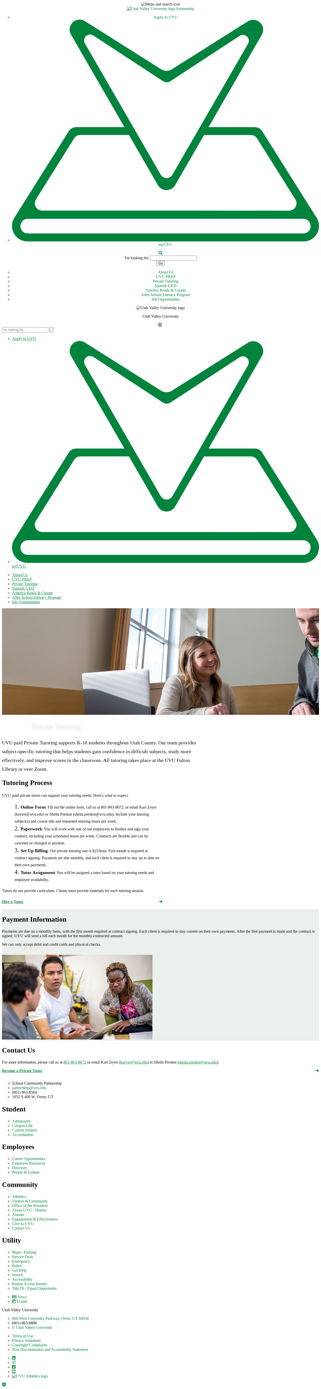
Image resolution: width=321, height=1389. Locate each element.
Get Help (19, 1270)
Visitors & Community (30, 1201)
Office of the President (30, 1205)
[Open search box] (160, 253)
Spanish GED (165, 286)
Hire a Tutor (12, 902)
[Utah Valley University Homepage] (151, 9)
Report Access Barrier (29, 1284)
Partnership (185, 9)
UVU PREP (166, 277)
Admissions (21, 1121)
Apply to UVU (165, 17)
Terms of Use (22, 1336)
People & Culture (26, 1172)
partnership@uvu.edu (29, 1088)
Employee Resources (28, 1163)
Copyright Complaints (29, 1345)
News (22, 1297)
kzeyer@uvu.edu (133, 1062)
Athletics (19, 1196)
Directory (19, 1168)
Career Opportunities (28, 1159)
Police (17, 1266)
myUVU (165, 244)
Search (17, 1275)
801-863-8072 (74, 1062)
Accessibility (22, 1279)
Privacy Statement (26, 1340)
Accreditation (22, 1135)
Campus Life (22, 1125)
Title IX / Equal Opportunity (34, 1288)
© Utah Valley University (32, 1327)
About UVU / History (29, 1210)
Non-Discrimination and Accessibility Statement (50, 1349)
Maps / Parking (24, 1252)
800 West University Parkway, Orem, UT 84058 (50, 1318)
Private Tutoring (165, 281)
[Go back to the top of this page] (4, 1384)
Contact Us (21, 1228)
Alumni (18, 1214)
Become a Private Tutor (22, 1071)
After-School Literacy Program (165, 295)
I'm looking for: (137, 258)
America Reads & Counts (165, 290)
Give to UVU (23, 1224)
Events (22, 1301)
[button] (160, 4)
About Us (165, 272)
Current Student (24, 1130)
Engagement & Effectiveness (35, 1219)
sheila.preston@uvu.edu (198, 1062)
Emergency (21, 1261)
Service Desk (22, 1257)
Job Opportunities (165, 299)
